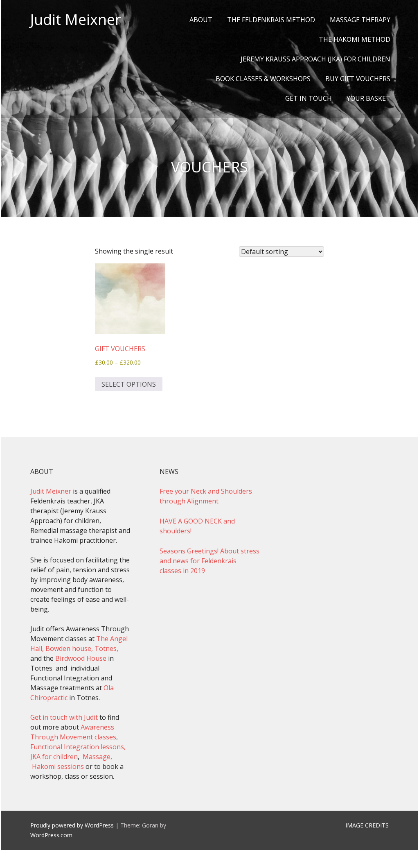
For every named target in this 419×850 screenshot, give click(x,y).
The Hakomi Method (354, 39)
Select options (128, 384)
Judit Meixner (75, 19)
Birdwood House (80, 658)
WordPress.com (51, 835)
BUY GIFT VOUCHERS (357, 78)
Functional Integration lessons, (78, 746)
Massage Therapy (360, 19)
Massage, (97, 756)
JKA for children (54, 756)
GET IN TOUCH (308, 98)
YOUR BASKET (368, 98)
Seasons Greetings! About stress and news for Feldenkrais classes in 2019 (209, 560)
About (200, 19)
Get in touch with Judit (64, 717)
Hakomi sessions (57, 766)
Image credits (367, 825)
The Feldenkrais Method (271, 19)
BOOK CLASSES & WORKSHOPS (263, 78)
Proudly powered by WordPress (72, 825)
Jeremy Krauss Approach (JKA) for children (315, 58)
